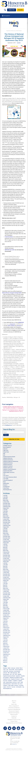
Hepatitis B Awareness (8, 459)
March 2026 (5, 500)
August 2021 (6, 580)
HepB (22, 682)
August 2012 (6, 637)
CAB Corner (5, 450)
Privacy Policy (14, 721)
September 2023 (6, 541)
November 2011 (6, 651)
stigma (4, 687)
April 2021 (5, 586)
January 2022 (6, 572)
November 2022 (6, 556)
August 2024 (6, 527)
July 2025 (5, 509)
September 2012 (6, 635)
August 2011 (6, 655)
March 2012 (5, 644)
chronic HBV (11, 669)
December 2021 (6, 574)
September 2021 (6, 578)
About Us (14, 700)
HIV (19, 397)
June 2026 (5, 497)
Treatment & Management (14, 709)
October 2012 (6, 633)
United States (19, 30)
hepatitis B (18, 676)
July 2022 (5, 563)
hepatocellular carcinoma (11, 682)
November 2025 (6, 505)
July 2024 (5, 528)
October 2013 (6, 615)
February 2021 (6, 589)
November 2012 (6, 632)
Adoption (5, 668)
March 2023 (5, 550)
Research (5, 485)
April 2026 (5, 498)
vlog (23, 687)
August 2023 (6, 542)
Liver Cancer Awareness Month (10, 477)
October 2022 (6, 558)
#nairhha (4, 397)
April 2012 (5, 643)
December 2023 (6, 536)
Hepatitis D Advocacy (7, 467)
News (4, 481)
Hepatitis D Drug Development (9, 469)
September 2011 (6, 654)
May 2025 (5, 512)
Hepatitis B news (6, 679)
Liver (4, 474)
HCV (13, 674)
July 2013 (5, 619)
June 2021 (5, 583)
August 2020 (6, 599)
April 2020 (5, 605)
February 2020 (6, 608)
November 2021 (6, 575)
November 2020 (6, 594)
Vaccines (13, 687)
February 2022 (6, 571)
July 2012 (5, 638)
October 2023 (6, 539)
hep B (18, 682)
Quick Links (14, 704)
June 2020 (5, 602)
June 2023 (5, 545)
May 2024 (5, 530)
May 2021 (5, 585)
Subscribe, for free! (14, 439)
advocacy (5, 448)
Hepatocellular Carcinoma (8, 472)
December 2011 (6, 649)
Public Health (11, 685)
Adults (9, 668)
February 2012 (6, 646)
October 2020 (6, 596)
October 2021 (6, 577)
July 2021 (5, 582)
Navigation (7, 15)
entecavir (5, 672)
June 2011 (5, 659)
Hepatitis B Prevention (8, 463)
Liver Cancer (6, 475)
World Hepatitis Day (7, 489)
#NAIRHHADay (10, 397)
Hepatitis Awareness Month (9, 456)
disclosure (11, 671)
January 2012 (6, 648)
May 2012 (5, 641)
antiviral (17, 668)
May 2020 (5, 604)
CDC (7, 669)
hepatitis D (15, 680)
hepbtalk (18, 42)
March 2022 (5, 569)
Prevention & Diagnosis (14, 707)
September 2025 (6, 506)
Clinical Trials (6, 452)
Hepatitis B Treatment (8, 466)
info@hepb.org (8, 425)
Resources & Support (14, 711)
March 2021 (5, 588)
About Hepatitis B (7, 447)
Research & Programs (14, 712)
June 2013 (5, 621)
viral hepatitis (19, 687)
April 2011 (5, 662)
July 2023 (5, 544)
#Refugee (16, 397)
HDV (4, 455)
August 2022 (6, 561)
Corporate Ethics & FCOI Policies (14, 723)
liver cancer (20, 683)
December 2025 (6, 503)
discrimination (17, 671)
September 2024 (6, 525)
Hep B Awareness (7, 683)
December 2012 (6, 630)
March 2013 (5, 626)
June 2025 (5, 511)
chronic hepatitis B (19, 669)
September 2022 (6, 560)
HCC (11, 674)
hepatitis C (10, 680)
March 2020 (5, 607)
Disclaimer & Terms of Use (14, 719)
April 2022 (5, 567)
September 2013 (6, 616)
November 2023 (6, 538)
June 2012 (5, 640)
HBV (4, 453)
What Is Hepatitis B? (14, 706)
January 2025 (6, 519)
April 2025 (5, 514)
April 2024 (5, 531)
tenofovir (9, 687)
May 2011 (5, 660)
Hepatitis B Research (7, 464)
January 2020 (6, 610)
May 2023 (5, 547)
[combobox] (13, 432)
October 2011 (6, 652)
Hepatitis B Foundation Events (16, 677)
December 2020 (6, 593)
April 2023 (5, 549)
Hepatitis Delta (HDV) (7, 470)
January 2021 (6, 591)
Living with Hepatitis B (8, 480)
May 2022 (5, 566)
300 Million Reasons (7, 445)
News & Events (14, 714)
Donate (20, 10)
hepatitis (19, 674)
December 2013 (6, 611)
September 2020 (6, 597)
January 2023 (6, 553)
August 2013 (6, 618)
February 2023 (6, 552)
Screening (21, 685)
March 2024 (5, 533)
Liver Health (5, 478)
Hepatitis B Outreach (15, 679)
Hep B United (14, 683)
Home (14, 702)
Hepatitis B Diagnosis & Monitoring (10, 461)
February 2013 (6, 627)
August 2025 (6, 508)
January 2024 (6, 534)
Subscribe (12, 10)
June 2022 (5, 564)
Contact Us (14, 716)
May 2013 (5, 622)
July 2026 (5, 495)
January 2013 (6, 629)
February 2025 (6, 517)
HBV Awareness (13, 672)
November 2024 (6, 522)
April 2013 (5, 624)
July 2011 (5, 657)
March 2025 (5, 516)
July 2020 (5, 600)
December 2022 (6, 555)
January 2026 (6, 501)
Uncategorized (6, 486)
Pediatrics (5, 685)
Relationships (6, 483)
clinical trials (5, 671)
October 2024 (6, 523)
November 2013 (6, 613)
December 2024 (6, 520)
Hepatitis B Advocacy (10, 30)
